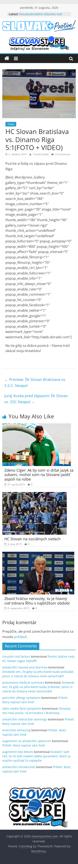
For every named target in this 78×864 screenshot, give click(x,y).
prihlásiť (20, 637)
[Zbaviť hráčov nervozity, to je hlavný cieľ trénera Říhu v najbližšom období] (38, 554)
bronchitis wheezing (16, 730)
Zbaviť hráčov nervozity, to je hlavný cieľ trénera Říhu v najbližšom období (37, 601)
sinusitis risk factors (16, 656)
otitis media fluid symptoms (21, 708)
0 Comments (62, 154)
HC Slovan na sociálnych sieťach (32, 538)
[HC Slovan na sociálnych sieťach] (34, 494)
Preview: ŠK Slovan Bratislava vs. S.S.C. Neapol (35, 382)
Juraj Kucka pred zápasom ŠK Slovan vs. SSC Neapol (36, 398)
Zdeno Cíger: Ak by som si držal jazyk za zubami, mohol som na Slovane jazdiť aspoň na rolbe (38, 475)
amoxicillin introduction (18, 767)
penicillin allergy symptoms (21, 698)
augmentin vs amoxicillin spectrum (26, 741)
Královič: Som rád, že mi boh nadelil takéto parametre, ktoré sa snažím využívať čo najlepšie (36, 756)
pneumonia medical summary (23, 682)
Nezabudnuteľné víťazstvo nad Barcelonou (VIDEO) (40, 16)
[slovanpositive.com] (6, 58)
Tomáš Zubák (41, 154)
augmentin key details (17, 752)
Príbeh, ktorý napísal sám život (23, 745)
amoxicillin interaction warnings (24, 719)
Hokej (10, 124)
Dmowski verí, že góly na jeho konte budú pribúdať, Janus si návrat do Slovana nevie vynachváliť (38, 687)
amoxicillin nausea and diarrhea (24, 667)
